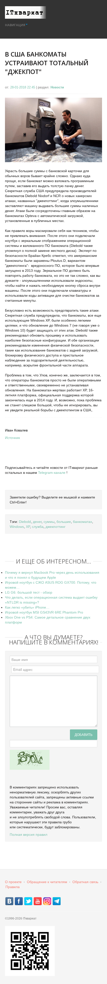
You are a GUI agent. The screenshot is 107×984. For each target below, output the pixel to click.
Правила (12, 887)
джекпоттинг (55, 527)
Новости (57, 87)
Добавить (84, 734)
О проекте (13, 882)
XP (28, 527)
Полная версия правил (28, 835)
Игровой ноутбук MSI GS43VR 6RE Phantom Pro (44, 612)
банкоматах (82, 522)
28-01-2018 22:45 (23, 87)
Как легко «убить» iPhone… (27, 607)
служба (38, 527)
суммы (49, 522)
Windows (17, 527)
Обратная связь (85, 882)
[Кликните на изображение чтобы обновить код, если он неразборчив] (30, 760)
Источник (12, 438)
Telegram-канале (51, 473)
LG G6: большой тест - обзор (28, 592)
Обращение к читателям (47, 882)
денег (37, 522)
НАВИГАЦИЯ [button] (15, 25)
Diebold (25, 522)
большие (63, 522)
